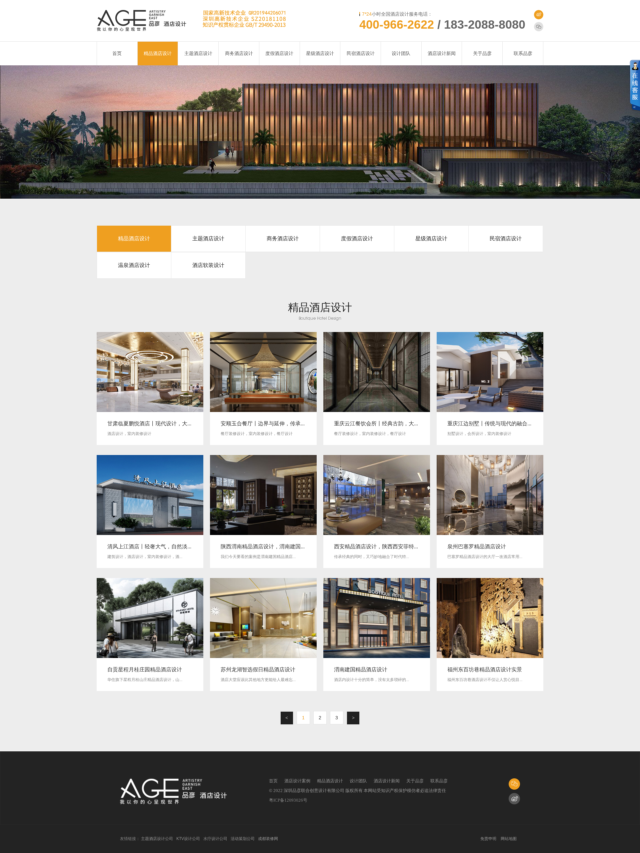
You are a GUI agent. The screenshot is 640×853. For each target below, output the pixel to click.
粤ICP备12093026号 (288, 800)
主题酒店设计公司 (157, 838)
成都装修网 (268, 838)
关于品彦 (482, 53)
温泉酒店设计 (134, 265)
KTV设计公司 (188, 838)
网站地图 (509, 838)
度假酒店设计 (279, 53)
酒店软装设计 (208, 265)
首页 (117, 53)
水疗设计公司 (215, 838)
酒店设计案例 (297, 780)
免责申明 (488, 838)
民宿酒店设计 (361, 53)
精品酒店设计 (158, 53)
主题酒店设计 (198, 53)
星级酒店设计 (320, 53)
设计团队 (401, 53)
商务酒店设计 (239, 53)
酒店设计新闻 (442, 53)
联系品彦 (523, 53)
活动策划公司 (243, 838)
